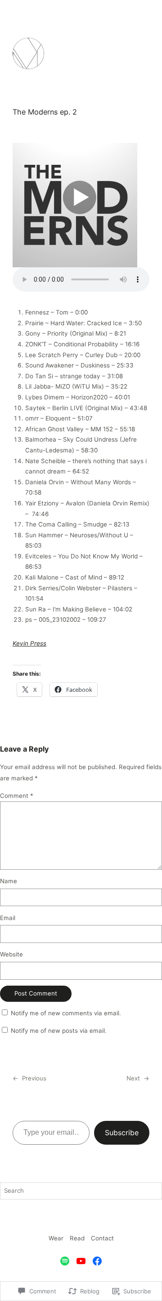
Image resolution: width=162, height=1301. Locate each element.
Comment (16, 795)
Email (7, 917)
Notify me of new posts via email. (59, 1030)
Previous (34, 1078)
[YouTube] (81, 1261)
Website (11, 954)
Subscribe (122, 1132)
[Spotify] (64, 1261)
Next (133, 1078)
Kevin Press (29, 643)
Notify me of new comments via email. (66, 1013)
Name (8, 881)
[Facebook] (97, 1261)
